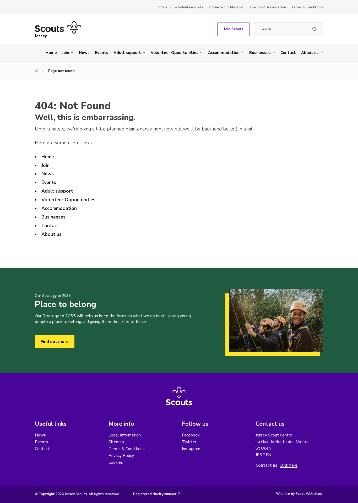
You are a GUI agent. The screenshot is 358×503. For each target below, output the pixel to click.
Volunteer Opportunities (174, 52)
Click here (288, 465)
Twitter (189, 442)
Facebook (191, 435)
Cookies (116, 462)
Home (51, 52)
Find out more (55, 342)
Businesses (260, 52)
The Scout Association (267, 7)
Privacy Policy (121, 455)
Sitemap (116, 442)
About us (310, 52)
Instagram (191, 449)
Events (101, 52)
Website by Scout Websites (299, 493)
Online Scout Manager (226, 7)
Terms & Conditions (307, 7)
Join (65, 52)
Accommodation (224, 52)
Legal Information (125, 435)
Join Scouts (233, 29)
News (84, 52)
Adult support (127, 52)
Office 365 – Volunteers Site (181, 7)
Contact (288, 52)
